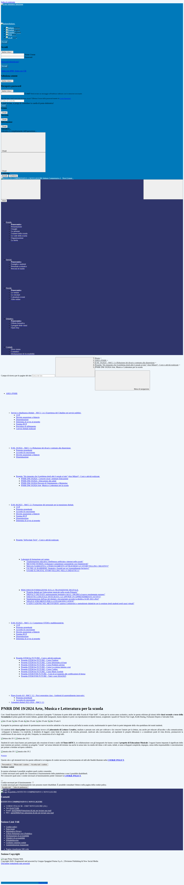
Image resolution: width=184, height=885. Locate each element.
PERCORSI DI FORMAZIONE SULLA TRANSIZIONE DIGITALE (50, 590)
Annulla (4, 176)
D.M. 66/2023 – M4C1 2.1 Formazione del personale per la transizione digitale (42, 505)
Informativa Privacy (14, 831)
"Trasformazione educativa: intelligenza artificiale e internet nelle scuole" (54, 561)
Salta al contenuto (8, 2)
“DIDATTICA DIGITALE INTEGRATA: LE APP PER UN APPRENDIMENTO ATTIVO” (63, 597)
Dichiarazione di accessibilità (17, 836)
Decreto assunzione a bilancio (28, 417)
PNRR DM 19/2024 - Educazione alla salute (38, 481)
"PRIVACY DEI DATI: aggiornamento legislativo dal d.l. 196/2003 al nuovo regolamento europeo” (65, 594)
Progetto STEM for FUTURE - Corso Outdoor (39, 660)
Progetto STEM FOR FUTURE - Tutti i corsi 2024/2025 (43, 676)
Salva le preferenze (20, 787)
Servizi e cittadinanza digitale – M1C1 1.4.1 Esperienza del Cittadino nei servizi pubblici (46, 413)
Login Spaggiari (65, 98)
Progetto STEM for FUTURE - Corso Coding (39, 669)
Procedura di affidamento (26, 426)
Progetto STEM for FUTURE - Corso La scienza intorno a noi (46, 667)
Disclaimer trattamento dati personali (15, 863)
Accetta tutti (39, 765)
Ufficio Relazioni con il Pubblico (19, 833)
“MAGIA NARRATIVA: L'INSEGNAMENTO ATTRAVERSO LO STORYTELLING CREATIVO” (67, 566)
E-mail (27, 93)
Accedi (4, 42)
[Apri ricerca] (163, 189)
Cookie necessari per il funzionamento (16, 782)
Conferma (13, 176)
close (4, 201)
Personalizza (6, 765)
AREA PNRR (101, 360)
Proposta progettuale (24, 450)
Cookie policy (11, 827)
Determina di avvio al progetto (28, 422)
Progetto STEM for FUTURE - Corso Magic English (42, 672)
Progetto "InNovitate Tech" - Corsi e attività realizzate (37, 540)
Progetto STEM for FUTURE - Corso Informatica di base (44, 662)
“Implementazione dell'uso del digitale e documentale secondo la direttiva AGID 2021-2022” (62, 599)
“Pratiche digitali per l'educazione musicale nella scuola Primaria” (52, 592)
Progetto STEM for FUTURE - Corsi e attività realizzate (38, 658)
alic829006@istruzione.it (31, 810)
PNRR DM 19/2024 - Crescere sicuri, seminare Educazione (44, 479)
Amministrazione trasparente (17, 845)
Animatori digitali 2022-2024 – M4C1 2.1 (27, 702)
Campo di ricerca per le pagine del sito (16, 376)
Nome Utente (30, 55)
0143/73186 (14, 808)
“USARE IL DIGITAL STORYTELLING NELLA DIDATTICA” (53, 571)
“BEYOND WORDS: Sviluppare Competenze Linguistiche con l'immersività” (57, 564)
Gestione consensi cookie (16, 843)
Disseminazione (22, 420)
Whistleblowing (12, 840)
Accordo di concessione (25, 452)
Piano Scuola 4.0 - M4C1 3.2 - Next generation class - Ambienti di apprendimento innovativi (48, 695)
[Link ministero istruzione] (12, 4)
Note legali (10, 829)
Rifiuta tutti (21, 765)
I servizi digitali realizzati (26, 429)
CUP (18, 415)
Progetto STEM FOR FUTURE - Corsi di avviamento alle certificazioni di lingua (53, 674)
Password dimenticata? (10, 62)
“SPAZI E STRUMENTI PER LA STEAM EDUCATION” (50, 601)
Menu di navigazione (141, 389)
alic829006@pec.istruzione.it (32, 813)
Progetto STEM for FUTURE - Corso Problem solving (43, 665)
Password (28, 57)
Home (97, 358)
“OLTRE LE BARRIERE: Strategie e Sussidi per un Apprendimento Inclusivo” (57, 568)
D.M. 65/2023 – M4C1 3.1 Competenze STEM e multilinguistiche (37, 623)
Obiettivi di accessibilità (15, 838)
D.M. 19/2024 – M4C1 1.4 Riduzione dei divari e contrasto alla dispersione (125, 363)
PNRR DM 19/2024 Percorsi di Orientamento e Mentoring (44, 483)
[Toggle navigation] (21, 189)
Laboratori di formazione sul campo (35, 559)
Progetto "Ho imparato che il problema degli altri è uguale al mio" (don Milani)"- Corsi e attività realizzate (136, 365)
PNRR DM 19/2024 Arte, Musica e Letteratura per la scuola (45, 485)
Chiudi (4, 113)
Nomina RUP (21, 424)
